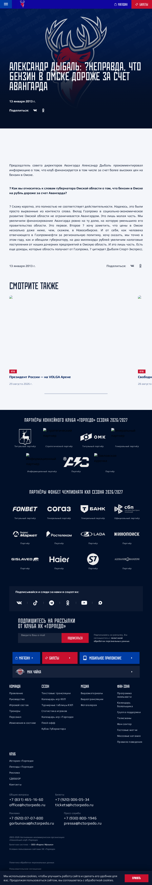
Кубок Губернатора (54, 728)
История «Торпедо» (21, 760)
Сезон (45, 686)
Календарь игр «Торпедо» (58, 716)
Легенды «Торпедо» (21, 766)
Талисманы (124, 718)
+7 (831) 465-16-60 (26, 799)
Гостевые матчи (127, 729)
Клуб (12, 753)
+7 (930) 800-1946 (80, 818)
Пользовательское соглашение (25, 869)
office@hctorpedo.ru (27, 805)
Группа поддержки (129, 712)
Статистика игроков (54, 711)
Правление (16, 693)
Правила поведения (129, 741)
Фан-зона (123, 686)
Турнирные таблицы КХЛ (57, 705)
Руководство (17, 699)
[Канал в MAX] (100, 603)
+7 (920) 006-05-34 (72, 799)
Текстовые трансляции (56, 693)
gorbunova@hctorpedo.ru (31, 823)
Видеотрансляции (92, 699)
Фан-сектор (124, 724)
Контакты (15, 784)
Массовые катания (129, 735)
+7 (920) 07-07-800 (26, 818)
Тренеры (14, 711)
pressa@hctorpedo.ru (83, 823)
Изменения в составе (22, 722)
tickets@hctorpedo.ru (74, 805)
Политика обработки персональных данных (31, 862)
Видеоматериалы (92, 693)
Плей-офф (48, 722)
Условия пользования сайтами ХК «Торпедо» (32, 849)
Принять (136, 878)
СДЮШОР (15, 778)
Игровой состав (19, 705)
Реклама (14, 772)
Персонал (15, 716)
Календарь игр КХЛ (54, 699)
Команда (14, 686)
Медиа (85, 686)
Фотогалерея (89, 705)
